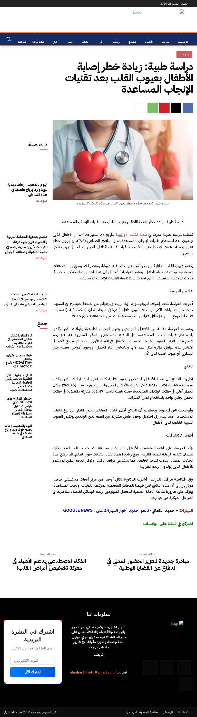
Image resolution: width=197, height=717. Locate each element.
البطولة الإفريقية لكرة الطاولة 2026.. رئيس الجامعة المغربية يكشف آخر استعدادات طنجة (18, 382)
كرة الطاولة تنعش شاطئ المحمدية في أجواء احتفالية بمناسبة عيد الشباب (19, 341)
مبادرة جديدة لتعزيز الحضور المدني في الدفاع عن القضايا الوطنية (148, 564)
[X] (176, 108)
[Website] (20, 4)
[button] (8, 39)
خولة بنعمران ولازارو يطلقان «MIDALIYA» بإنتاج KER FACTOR (18, 361)
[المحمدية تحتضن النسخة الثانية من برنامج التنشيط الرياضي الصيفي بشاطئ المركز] (25, 286)
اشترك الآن (32, 672)
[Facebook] (41, 4)
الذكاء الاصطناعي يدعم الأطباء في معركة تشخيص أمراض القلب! (49, 564)
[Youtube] (6, 4)
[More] (140, 108)
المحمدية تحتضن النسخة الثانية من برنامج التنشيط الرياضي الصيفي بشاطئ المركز (25, 299)
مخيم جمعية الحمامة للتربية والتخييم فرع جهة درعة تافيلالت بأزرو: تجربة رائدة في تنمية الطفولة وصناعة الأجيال (26, 244)
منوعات (41, 201)
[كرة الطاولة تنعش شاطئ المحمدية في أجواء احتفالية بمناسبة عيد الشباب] (40, 340)
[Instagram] (34, 4)
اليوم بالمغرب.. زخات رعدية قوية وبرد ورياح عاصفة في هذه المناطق (27, 189)
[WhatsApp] (12, 4)
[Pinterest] (164, 108)
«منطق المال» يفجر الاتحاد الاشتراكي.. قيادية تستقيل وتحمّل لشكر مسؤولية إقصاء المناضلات (19, 407)
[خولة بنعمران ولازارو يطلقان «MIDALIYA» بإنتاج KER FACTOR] (40, 360)
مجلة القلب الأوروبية (131, 234)
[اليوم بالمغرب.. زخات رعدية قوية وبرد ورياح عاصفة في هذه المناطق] (25, 176)
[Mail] (26, 4)
